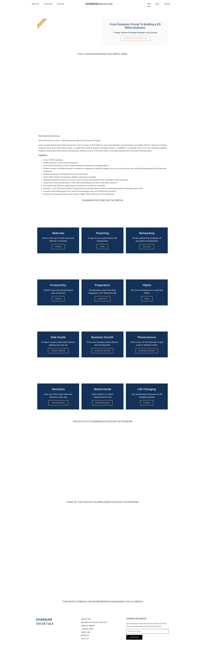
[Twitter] (50, 630)
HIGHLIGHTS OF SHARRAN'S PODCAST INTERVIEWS (102, 421)
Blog (157, 4)
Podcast (167, 4)
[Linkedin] (46, 630)
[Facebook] (37, 630)
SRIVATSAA (99, 3)
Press (149, 4)
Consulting (48, 4)
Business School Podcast (94, 622)
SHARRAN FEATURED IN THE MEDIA (102, 200)
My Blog (85, 635)
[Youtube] (54, 630)
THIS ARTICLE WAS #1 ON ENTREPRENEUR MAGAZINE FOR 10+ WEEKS (102, 601)
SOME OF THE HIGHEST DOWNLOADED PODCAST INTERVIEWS (102, 501)
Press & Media (88, 626)
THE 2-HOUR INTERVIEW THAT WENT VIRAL (102, 53)
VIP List (85, 639)
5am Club (60, 4)
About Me (35, 4)
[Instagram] (41, 630)
